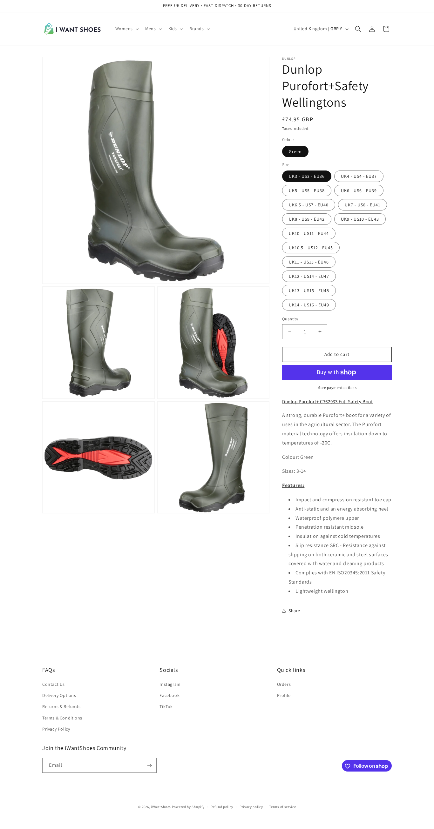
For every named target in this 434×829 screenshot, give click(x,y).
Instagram (169, 684)
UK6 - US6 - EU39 (359, 190)
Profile (284, 695)
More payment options (336, 387)
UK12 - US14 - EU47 (309, 276)
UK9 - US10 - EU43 (360, 219)
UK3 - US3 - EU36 (307, 176)
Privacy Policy (56, 729)
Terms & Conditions (62, 718)
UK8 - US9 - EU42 (307, 219)
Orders (284, 684)
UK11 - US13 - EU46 (309, 262)
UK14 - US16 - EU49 (309, 305)
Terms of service (282, 806)
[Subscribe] (149, 765)
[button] (127, 28)
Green (295, 151)
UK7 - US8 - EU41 (362, 205)
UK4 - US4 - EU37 (359, 176)
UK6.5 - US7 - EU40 (309, 205)
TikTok (166, 707)
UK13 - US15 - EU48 (309, 290)
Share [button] (294, 610)
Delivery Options (59, 695)
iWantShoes (161, 807)
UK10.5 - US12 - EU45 (311, 248)
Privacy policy (251, 806)
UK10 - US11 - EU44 (309, 233)
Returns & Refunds (61, 707)
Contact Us (53, 684)
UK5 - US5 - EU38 (307, 190)
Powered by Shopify (188, 807)
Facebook (169, 695)
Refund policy (222, 806)
